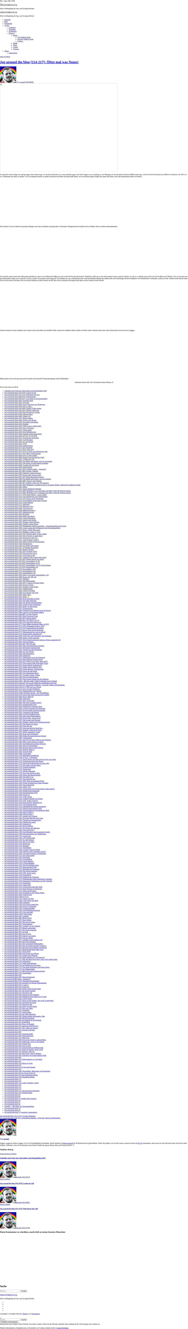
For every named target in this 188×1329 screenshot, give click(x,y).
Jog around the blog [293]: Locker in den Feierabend (22, 605)
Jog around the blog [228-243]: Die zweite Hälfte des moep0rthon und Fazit (30, 683)
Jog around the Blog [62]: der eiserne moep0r (19, 991)
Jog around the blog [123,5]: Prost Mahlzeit (19, 863)
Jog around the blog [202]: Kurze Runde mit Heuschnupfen (24, 710)
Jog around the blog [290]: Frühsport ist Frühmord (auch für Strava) (27, 610)
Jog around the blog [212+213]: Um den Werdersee (22, 689)
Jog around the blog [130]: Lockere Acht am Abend (22, 850)
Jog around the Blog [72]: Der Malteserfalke (19, 969)
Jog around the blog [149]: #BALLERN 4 (18, 812)
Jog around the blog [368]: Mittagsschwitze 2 (19, 510)
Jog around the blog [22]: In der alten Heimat (19, 1067)
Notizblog (12, 29)
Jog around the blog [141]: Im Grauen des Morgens (22, 828)
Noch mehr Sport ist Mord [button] (9, 387)
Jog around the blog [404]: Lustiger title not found (21, 465)
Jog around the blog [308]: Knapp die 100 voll (20, 577)
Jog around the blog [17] (12, 1079)
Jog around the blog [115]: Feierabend (17, 883)
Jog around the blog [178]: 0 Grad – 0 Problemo (20, 757)
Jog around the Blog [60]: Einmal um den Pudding (21, 995)
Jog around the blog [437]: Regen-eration (18, 418)
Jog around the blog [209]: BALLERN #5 (18, 697)
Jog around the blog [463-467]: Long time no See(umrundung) (25, 399)
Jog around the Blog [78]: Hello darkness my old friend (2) (24, 957)
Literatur (16, 49)
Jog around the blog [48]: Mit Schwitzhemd (19, 1018)
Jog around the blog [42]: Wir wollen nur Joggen (21, 1028)
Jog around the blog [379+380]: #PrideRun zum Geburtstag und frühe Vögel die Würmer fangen (37, 491)
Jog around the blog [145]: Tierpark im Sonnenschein (22, 820)
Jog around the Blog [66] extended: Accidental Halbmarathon (25, 983)
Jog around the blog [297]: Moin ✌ (16, 597)
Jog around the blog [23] (12, 1065)
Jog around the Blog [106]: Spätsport (17, 902)
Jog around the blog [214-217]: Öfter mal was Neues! (39, 62)
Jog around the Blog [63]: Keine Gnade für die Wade (22, 989)
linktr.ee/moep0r (68, 1143)
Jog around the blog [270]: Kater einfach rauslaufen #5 (23, 634)
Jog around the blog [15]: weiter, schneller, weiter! (21, 1083)
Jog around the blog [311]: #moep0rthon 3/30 (19, 571)
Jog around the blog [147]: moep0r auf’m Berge (20, 816)
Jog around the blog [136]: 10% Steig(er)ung (19, 838)
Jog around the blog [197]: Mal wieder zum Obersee (22, 720)
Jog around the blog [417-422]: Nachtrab (18, 448)
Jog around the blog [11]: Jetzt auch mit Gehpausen (21, 1091)
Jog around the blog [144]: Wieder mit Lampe (20, 822)
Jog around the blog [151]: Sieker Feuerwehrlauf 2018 (23, 808)
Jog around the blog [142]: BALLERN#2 (18, 826)
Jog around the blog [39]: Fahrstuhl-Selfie (18, 1034)
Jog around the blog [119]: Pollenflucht (17, 875)
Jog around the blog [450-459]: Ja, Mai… (18, 406)
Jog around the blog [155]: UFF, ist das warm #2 (21, 801)
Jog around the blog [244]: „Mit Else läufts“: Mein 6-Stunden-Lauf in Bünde (30, 681)
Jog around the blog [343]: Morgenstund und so (20, 553)
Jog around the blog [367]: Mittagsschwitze (19, 512)
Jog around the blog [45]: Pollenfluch (17, 1022)
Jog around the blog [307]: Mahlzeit (16, 579)
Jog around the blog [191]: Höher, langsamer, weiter (22, 732)
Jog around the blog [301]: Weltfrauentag (18, 589)
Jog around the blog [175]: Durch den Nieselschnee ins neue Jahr (26, 763)
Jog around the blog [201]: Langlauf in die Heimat (21, 712)
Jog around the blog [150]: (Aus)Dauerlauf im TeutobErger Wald (26, 810)
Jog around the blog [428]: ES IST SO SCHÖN (20, 436)
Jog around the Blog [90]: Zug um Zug (17, 934)
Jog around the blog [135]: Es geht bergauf (19, 840)
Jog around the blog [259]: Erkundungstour (19, 654)
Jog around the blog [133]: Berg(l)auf (17, 844)
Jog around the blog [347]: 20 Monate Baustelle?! (21, 548)
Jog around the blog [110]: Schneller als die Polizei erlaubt (24, 893)
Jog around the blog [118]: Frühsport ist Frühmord (21, 877)
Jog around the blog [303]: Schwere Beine (18, 585)
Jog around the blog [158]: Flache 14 (17, 795)
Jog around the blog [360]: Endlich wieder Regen (21, 524)
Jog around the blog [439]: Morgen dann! (18, 414)
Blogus (25, 1314)
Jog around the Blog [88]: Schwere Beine (18, 938)
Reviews (12, 33)
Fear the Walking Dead (25, 39)
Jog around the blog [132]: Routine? (16, 846)
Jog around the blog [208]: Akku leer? (17, 699)
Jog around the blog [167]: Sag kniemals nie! (19, 779)
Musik (15, 43)
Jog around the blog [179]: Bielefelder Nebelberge (21, 755)
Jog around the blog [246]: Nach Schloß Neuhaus (21, 677)
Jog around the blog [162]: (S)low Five (17, 787)
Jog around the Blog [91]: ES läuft (16, 932)
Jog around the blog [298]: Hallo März (17, 595)
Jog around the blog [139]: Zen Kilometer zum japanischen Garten (27, 832)
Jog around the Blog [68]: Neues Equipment (19, 977)
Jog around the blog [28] (12, 1057)
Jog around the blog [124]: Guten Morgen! (19, 861)
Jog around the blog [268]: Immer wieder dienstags (21, 638)
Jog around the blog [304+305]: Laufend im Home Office (24, 583)
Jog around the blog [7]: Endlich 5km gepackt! (20, 1099)
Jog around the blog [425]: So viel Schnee (18, 442)
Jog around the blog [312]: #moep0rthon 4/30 (20, 569)
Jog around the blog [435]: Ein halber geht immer (21, 422)
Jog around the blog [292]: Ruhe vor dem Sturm (20, 606)
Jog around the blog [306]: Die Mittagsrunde (19, 581)
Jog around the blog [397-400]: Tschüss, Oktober (21, 471)
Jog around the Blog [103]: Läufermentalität (19, 908)
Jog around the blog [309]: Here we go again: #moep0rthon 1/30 (26, 575)
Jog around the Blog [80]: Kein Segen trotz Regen (21, 953)
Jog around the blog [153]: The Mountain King (20, 804)
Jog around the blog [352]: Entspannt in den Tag (21, 538)
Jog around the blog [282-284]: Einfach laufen (20, 618)
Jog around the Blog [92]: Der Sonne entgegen (20, 930)
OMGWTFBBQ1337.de (8, 5)
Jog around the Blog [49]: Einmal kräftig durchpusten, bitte (24, 1016)
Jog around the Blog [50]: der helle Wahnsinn (20, 1014)
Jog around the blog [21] (12, 1069)
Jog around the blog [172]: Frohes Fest (17, 769)
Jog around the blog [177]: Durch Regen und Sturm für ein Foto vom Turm (30, 759)
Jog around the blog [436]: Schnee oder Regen (20, 420)
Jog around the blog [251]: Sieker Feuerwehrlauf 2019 (23, 667)
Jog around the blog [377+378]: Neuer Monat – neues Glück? (25, 495)
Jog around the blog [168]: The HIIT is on (18, 777)
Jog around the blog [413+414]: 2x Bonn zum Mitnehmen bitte (26, 452)
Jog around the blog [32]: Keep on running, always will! (23, 1050)
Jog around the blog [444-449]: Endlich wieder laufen (22, 408)
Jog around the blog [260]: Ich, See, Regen (19, 652)
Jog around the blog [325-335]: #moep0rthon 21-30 (22, 561)
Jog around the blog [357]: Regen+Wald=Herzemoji (22, 530)
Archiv (6, 25)
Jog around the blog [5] (12, 1102)
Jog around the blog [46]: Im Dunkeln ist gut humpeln (22, 1020)
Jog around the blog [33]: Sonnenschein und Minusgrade (23, 1048)
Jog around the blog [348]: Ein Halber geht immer (21, 546)
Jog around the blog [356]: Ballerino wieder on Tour (22, 532)
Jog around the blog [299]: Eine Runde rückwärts (21, 593)
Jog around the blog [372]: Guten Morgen (18, 502)
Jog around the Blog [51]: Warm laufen (17, 1012)
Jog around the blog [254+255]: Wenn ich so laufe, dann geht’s (26, 661)
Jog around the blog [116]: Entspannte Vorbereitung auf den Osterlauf (28, 881)
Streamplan (8, 24)
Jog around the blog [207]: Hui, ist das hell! (19, 701)
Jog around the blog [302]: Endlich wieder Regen (21, 587)
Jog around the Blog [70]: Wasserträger (17, 973)
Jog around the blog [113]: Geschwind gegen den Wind (23, 887)
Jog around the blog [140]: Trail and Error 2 (19, 830)
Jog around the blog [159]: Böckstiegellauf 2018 (21, 793)
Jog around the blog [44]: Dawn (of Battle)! (19, 1024)
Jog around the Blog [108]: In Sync (16, 897)
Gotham (20, 41)
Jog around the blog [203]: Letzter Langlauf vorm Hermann (24, 708)
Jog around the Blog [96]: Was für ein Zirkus (19, 922)
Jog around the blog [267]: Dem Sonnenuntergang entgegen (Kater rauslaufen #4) (32, 640)
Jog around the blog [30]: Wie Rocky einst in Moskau (22, 1053)
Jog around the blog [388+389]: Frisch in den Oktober (23, 481)
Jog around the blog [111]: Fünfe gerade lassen (20, 891)
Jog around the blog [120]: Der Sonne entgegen (20, 871)
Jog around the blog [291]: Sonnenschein (18, 608)
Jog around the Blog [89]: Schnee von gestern (20, 936)
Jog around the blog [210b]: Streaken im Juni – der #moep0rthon (26, 693)
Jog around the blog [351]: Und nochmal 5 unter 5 (21, 540)
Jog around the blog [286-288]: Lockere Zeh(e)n (21, 614)
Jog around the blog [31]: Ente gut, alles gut (19, 1051)
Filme (15, 45)
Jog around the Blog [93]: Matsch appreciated (20, 928)
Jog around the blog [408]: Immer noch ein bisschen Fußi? (24, 457)
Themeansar (35, 1314)
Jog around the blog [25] (12, 1061)
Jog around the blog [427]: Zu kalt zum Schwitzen (21, 438)
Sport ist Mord (5, 57)
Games (15, 47)
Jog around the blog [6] (12, 1100)
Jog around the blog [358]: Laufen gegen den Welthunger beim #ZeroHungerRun (32, 528)
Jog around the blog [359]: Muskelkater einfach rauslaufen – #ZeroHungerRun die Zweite (35, 526)
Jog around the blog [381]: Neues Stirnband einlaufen (22, 489)
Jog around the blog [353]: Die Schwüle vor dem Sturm (23, 536)
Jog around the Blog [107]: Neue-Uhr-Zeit (19, 899)
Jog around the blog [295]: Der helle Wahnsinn (20, 601)
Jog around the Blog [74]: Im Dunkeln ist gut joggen (22, 965)
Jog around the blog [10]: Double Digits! (18, 1093)
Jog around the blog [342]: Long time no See (19, 555)
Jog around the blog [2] (12, 1110)
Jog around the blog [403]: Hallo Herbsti (18, 467)
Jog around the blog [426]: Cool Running (18, 440)
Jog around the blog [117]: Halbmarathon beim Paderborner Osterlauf (28, 879)
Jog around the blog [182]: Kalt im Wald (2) (19, 750)
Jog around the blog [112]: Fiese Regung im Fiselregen (23, 889)
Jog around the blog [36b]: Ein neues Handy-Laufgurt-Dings (25, 1040)
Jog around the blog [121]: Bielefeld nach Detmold (21, 869)
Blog (6, 22)
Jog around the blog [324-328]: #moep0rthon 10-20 (22, 563)
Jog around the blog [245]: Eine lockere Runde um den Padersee (26, 679)
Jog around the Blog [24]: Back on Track (18, 1063)
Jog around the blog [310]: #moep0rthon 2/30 (20, 573)
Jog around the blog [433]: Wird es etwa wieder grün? (22, 426)
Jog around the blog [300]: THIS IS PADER (19, 591)
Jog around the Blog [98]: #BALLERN (18, 918)
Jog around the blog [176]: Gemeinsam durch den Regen (23, 761)
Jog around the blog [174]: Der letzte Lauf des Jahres (22, 765)
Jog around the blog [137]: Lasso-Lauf (17, 836)
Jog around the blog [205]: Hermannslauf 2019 (20, 705)
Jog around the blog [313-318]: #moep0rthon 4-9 (21, 567)
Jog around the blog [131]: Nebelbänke (17, 848)
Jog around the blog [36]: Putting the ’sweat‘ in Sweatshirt (24, 1042)
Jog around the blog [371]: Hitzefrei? (17, 504)
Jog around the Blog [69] (13, 975)
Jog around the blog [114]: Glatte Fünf (17, 885)
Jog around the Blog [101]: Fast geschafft (18, 912)
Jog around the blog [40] (12, 1032)
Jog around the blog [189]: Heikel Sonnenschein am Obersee (25, 736)
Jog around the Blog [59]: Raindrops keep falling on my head (25, 997)
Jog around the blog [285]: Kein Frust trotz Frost (21, 616)
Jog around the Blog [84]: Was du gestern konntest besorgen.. (25, 946)
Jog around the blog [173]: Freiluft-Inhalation (19, 767)
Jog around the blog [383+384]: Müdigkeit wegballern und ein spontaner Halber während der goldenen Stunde (42, 485)
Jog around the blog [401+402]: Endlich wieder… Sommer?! (25, 469)
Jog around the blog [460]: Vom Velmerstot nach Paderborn (24, 404)
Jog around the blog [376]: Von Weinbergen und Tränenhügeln (25, 497)
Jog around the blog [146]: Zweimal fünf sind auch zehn (23, 818)
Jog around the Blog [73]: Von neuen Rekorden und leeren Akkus (27, 967)
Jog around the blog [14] (12, 1085)
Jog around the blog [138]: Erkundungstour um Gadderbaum (25, 834)
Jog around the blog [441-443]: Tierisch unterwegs (21, 410)
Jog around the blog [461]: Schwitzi (16, 403)
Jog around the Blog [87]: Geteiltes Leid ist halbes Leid (23, 940)
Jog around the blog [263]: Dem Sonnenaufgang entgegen (24, 646)
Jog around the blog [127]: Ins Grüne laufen (19, 855)
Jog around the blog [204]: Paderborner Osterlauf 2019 (23, 706)
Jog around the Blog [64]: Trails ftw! (16, 987)
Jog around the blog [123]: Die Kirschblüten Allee (21, 865)
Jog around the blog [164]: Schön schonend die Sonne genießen (26, 783)
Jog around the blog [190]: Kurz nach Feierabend (21, 734)
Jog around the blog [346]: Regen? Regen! (19, 550)
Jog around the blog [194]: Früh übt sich (18, 726)
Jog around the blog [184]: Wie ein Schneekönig (21, 746)
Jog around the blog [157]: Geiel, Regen (18, 797)
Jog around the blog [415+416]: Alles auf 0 (19, 450)
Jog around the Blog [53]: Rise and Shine (18, 1008)
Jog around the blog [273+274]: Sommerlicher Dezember (24, 628)
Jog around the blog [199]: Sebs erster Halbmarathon (22, 716)
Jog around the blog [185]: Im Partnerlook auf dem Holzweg (25, 744)
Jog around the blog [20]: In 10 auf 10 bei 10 (19, 1073)
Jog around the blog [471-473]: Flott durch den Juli (21, 395)
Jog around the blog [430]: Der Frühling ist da (20, 432)
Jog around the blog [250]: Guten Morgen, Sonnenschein (24, 669)
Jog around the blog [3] (12, 1108)
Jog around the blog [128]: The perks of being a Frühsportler (25, 853)
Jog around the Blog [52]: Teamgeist (16, 1010)
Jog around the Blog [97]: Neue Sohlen (17, 920)
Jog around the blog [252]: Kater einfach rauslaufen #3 (23, 665)
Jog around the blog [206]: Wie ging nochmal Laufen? (23, 703)
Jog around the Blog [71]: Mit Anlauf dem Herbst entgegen (24, 971)
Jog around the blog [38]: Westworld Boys (19, 1036)
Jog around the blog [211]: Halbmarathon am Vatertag (22, 691)
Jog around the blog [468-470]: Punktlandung (20, 397)
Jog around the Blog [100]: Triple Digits (18, 914)
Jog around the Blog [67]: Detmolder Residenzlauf (21, 981)
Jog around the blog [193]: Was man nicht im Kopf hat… (24, 728)
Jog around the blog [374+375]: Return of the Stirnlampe (23, 499)
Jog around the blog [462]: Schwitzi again (18, 401)
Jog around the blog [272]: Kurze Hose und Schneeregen (24, 630)
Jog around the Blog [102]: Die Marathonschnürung (22, 910)
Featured (7, 20)
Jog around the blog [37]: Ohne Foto (16, 1038)
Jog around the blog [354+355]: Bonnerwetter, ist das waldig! (25, 534)
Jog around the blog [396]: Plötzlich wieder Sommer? (22, 473)
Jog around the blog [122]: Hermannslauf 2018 (20, 867)
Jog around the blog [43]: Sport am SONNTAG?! (21, 1026)
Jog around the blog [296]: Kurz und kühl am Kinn (21, 599)
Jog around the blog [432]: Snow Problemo (19, 428)
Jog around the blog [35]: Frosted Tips (17, 1044)
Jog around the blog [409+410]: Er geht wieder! (20, 455)
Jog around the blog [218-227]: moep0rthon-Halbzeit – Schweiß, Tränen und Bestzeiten (34, 685)
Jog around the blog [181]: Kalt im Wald (18, 752)
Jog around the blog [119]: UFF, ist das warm (19, 873)
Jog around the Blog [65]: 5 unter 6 (16, 985)
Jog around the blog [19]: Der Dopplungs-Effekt (21, 1075)
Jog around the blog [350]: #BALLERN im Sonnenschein (24, 542)
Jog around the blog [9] (12, 1095)
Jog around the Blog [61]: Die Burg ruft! (18, 993)
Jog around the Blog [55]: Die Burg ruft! (18, 1004)
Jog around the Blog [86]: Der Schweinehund (20, 942)
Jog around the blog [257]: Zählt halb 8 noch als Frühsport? (24, 657)
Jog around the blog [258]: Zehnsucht (17, 655)
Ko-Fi (140, 1143)
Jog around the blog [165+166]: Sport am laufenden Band (24, 781)
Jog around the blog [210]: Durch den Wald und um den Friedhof (26, 695)
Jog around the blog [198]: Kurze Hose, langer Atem (22, 718)
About (6, 51)
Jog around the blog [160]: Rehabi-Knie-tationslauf (21, 791)
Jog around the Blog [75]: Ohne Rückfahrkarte (20, 963)
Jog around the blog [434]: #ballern (16, 424)
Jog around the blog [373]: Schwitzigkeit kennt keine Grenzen (25, 501)
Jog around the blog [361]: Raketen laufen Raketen (21, 522)
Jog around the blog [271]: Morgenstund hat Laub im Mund (24, 632)
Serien (15, 35)
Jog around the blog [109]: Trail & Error (18, 895)
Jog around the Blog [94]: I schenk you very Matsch (22, 926)
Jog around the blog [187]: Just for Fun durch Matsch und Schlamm (27, 740)
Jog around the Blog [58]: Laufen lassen (18, 999)
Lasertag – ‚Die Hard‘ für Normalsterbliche (19, 1106)
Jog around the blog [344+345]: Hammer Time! (20, 551)
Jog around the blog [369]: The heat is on (18, 508)
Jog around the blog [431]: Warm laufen (18, 430)
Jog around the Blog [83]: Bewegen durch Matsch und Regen (25, 948)
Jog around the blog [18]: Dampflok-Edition (19, 1077)
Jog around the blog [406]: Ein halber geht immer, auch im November (28, 461)
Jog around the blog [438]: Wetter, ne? (17, 416)
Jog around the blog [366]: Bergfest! (16, 514)
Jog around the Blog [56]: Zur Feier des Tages (20, 1002)
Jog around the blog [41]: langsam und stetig (19, 1030)
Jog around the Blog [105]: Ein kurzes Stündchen (21, 904)
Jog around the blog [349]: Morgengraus (18, 544)
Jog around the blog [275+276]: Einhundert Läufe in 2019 (24, 626)
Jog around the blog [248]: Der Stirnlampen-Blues (21, 673)
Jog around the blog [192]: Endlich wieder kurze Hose (23, 730)
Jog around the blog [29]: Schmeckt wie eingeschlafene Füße (25, 1055)
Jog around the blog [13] (12, 1087)
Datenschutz (13, 53)
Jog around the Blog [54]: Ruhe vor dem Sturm (20, 1006)
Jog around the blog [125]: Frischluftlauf (18, 859)
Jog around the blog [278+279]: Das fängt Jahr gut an (22, 622)
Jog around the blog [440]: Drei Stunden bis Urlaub (22, 412)
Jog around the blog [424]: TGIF (15, 444)
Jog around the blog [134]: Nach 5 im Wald (19, 842)
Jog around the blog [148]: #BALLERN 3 (18, 814)
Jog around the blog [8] (12, 1097)
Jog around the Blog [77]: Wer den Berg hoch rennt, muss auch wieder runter (30, 959)
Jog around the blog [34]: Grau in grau (17, 1046)
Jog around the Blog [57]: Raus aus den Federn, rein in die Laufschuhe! (29, 1001)
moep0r (23, 82)
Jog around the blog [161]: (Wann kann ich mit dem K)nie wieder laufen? (29, 789)
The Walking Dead (23, 37)
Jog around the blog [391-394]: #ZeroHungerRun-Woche (24, 477)
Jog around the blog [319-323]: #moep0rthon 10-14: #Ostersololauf (27, 565)
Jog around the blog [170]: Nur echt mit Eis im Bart (22, 773)
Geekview (12, 27)
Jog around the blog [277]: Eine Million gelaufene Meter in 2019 (26, 624)
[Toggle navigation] (1, 3)
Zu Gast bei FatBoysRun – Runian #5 (17, 979)
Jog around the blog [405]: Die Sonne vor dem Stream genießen (26, 463)
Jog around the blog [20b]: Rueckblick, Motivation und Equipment (27, 1071)
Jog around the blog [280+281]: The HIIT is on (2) (21, 620)
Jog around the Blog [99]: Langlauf (16, 916)
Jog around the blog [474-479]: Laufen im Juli (20, 393)
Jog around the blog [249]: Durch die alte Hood (20, 671)
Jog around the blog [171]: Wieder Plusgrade (19, 771)
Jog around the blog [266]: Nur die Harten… (19, 642)
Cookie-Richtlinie (62, 1328)
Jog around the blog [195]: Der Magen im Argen (21, 724)
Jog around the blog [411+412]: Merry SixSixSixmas (22, 453)
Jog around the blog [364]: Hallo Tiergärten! (19, 516)
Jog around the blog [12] (12, 1089)
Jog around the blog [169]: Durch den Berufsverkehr (22, 775)
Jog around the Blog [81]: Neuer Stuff (17, 952)
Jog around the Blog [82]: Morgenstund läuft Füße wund (23, 950)
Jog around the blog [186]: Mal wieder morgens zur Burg (24, 742)
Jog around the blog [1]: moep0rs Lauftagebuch (20, 1112)
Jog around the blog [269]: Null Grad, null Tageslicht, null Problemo (27, 636)
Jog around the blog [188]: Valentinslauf (18, 738)
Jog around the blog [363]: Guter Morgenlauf (19, 518)
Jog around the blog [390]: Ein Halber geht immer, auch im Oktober (27, 479)
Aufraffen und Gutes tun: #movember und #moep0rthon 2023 (25, 391)
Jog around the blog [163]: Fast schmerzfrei (19, 785)
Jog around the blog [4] (12, 1104)
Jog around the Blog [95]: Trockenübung (18, 924)
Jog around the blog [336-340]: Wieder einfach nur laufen (24, 559)
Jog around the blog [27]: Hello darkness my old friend (23, 1059)
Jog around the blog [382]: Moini (15, 487)
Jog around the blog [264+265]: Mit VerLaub (19, 644)
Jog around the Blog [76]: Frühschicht (17, 961)
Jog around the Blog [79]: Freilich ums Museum (20, 955)
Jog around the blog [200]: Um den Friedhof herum (22, 714)
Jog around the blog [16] (12, 1081)
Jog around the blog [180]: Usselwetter (17, 754)
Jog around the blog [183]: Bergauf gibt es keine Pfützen (23, 748)
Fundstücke (13, 31)
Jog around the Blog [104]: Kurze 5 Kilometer (20, 906)
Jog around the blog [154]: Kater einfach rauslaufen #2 (23, 803)
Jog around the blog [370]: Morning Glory (18, 506)
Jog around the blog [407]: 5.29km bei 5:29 (19, 459)
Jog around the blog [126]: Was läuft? (17, 857)
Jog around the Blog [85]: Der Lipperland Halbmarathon (23, 944)
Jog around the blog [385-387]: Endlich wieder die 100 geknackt (26, 483)
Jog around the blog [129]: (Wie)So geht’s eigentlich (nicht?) (25, 852)
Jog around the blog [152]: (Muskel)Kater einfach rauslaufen (25, 806)
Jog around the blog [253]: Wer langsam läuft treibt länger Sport (26, 663)
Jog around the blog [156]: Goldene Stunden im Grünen (23, 799)
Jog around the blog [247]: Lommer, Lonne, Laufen (22, 675)
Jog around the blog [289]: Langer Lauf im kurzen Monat (24, 612)
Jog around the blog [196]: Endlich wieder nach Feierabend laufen (27, 722)
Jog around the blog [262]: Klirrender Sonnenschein (22, 648)
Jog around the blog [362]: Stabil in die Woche (20, 520)
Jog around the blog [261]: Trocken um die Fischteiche (23, 650)
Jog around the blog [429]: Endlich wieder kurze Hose (23, 434)
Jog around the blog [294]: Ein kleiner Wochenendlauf (23, 603)
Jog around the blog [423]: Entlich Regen (18, 446)
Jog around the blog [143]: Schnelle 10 (17, 824)
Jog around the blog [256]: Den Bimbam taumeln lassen (23, 659)
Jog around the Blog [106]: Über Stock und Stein (21, 901)
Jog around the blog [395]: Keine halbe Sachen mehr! (22, 475)
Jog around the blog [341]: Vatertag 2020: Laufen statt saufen (25, 557)
